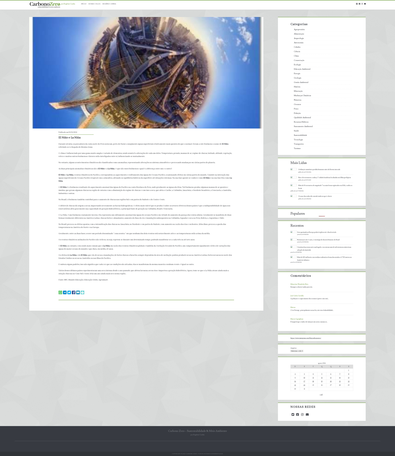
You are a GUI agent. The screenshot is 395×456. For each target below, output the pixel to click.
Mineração (298, 91)
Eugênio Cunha (109, 4)
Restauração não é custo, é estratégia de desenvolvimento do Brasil (318, 240)
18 (313, 381)
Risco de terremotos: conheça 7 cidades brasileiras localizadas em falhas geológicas (324, 178)
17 (304, 381)
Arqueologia (299, 38)
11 (313, 378)
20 (331, 381)
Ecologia (297, 64)
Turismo (297, 148)
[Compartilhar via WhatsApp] (60, 292)
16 (295, 381)
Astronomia (298, 42)
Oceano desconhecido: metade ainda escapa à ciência (315, 196)
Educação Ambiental (302, 69)
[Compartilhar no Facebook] (73, 292)
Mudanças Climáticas (302, 95)
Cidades (297, 47)
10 (304, 378)
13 (330, 378)
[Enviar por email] (78, 292)
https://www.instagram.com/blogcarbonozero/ (305, 338)
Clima (296, 55)
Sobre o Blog (95, 4)
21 (339, 381)
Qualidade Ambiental (302, 117)
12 (321, 378)
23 (295, 385)
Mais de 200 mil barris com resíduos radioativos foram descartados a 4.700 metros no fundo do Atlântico (324, 258)
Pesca (296, 108)
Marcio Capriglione (296, 319)
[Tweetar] (69, 292)
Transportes (299, 144)
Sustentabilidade (300, 135)
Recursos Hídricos (301, 122)
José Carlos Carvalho (297, 296)
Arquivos (293, 348)
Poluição (297, 113)
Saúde (296, 130)
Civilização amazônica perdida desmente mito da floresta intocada (319, 169)
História (297, 86)
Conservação (299, 60)
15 (348, 378)
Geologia (297, 78)
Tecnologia (298, 139)
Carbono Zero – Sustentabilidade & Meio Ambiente (197, 431)
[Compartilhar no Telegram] (65, 292)
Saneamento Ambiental (303, 126)
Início (84, 4)
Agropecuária (299, 29)
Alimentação (299, 33)
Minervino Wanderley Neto (299, 284)
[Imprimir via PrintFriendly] (82, 292)
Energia (297, 73)
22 (348, 381)
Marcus (292, 307)
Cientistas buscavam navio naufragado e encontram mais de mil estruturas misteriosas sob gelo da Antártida (324, 248)
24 (304, 385)
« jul (321, 395)
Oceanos (297, 104)
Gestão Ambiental (301, 82)
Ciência (297, 51)
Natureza (297, 100)
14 (340, 378)
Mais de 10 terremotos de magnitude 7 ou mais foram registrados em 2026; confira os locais (325, 186)
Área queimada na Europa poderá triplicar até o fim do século (316, 232)
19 (321, 381)
